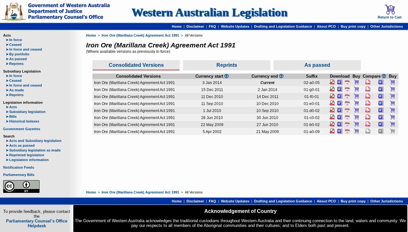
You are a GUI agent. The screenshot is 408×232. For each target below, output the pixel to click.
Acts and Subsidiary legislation (34, 141)
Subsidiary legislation (26, 112)
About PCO (326, 26)
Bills (11, 116)
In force (14, 40)
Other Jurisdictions (386, 26)
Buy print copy (353, 26)
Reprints (15, 64)
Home (177, 26)
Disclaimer (195, 26)
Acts (11, 107)
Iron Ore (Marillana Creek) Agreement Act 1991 (140, 35)
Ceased (14, 44)
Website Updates (235, 26)
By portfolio (17, 54)
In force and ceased (24, 49)
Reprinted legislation (25, 155)
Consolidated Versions (136, 65)
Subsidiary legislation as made (33, 150)
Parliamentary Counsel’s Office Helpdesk (36, 223)
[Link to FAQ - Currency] (281, 76)
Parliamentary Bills (18, 175)
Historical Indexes (22, 121)
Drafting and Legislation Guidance (283, 26)
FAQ (212, 26)
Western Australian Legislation (209, 12)
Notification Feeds (18, 167)
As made (15, 90)
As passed (16, 59)
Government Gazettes (21, 129)
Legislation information (27, 160)
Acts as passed (20, 145)
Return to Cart (390, 17)
